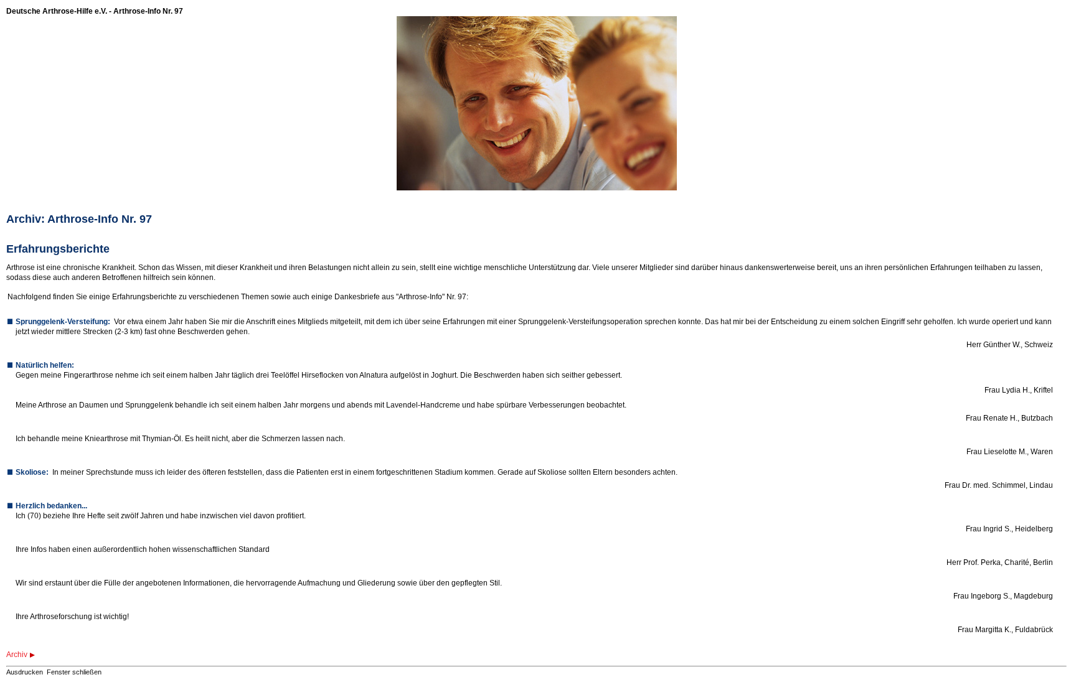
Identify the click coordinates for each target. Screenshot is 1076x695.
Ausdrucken (24, 672)
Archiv (16, 654)
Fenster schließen (74, 672)
